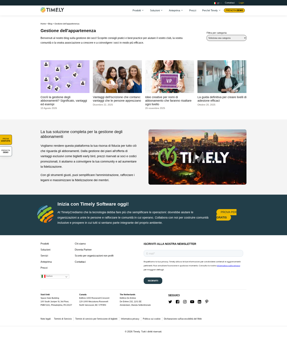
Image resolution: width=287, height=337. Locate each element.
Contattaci (230, 2)
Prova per (226, 215)
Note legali (46, 319)
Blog (50, 24)
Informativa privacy (130, 319)
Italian (49, 276)
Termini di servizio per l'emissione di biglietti (96, 319)
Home (43, 24)
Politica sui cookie (151, 319)
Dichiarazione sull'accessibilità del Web (183, 319)
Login (241, 2)
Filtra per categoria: (217, 32)
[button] (138, 10)
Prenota (234, 10)
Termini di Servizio (63, 319)
